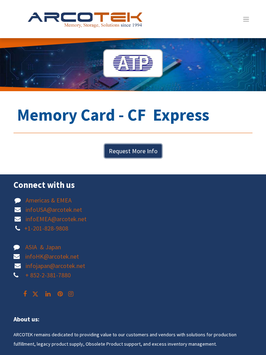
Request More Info (133, 151)
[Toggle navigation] (246, 19)
